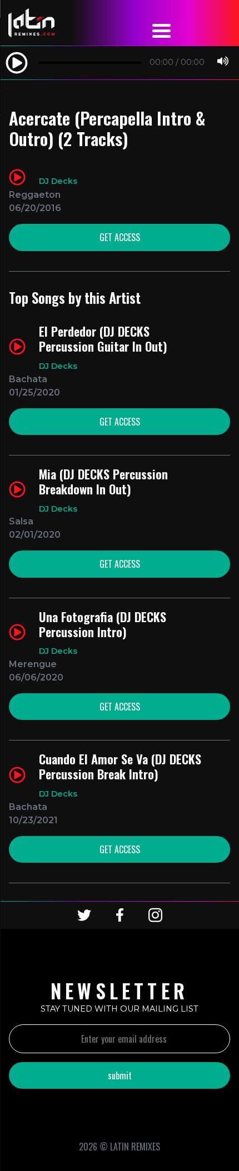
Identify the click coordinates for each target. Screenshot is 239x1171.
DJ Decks (58, 181)
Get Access (119, 237)
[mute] (222, 62)
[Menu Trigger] (161, 29)
